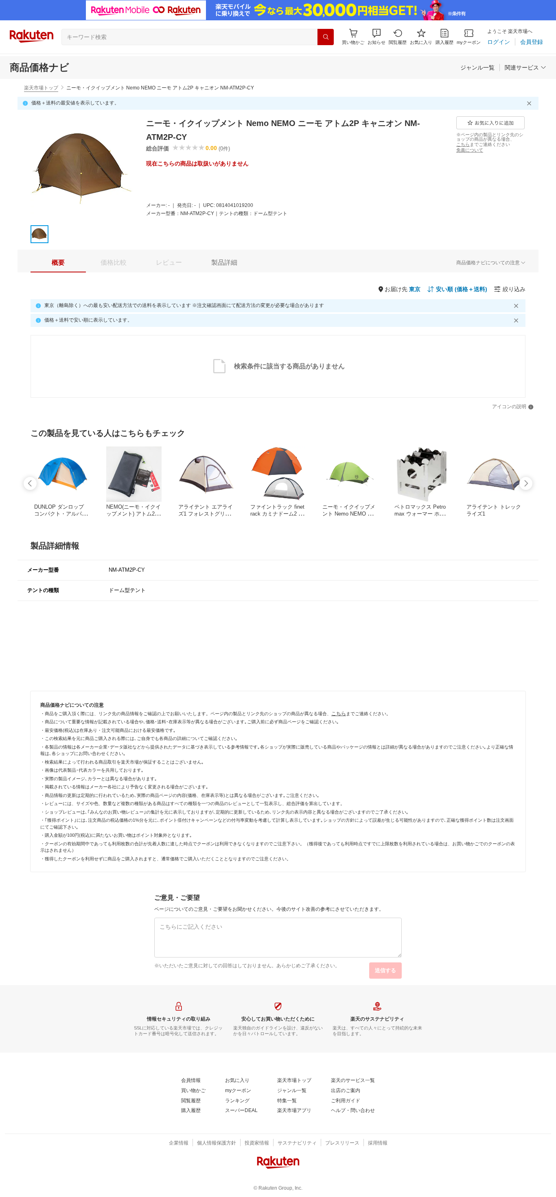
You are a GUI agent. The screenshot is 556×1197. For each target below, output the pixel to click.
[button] (376, 36)
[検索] (325, 37)
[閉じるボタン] (530, 103)
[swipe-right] (525, 483)
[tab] (58, 262)
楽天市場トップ (41, 88)
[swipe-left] (30, 483)
